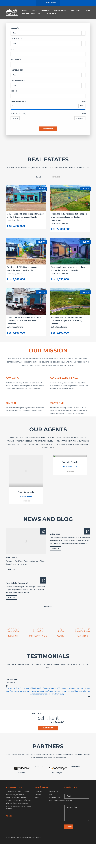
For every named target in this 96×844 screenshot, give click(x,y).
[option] (48, 685)
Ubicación (15, 28)
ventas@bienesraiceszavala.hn (55, 800)
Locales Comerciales (31, 13)
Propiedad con (17, 70)
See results (48, 128)
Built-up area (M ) (18, 101)
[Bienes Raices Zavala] (12, 12)
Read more (26, 501)
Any (14, 33)
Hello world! (12, 557)
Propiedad (75, 11)
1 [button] (41, 701)
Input (84, 101)
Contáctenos (51, 13)
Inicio (24, 11)
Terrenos (45, 11)
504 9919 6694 (26, 496)
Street (14, 49)
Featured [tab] (56, 177)
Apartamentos (60, 11)
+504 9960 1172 (70, 466)
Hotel (87, 11)
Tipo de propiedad (18, 80)
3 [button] (48, 701)
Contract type (17, 38)
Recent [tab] (39, 177)
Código (14, 91)
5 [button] (55, 701)
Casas (34, 11)
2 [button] (44, 701)
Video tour (55, 533)
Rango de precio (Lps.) (20, 114)
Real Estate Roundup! (17, 583)
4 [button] (51, 701)
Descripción (16, 59)
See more (48, 606)
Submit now (48, 728)
